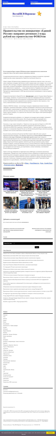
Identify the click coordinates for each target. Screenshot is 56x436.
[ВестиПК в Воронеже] (28, 19)
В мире (5, 327)
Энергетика (6, 380)
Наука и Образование (8, 346)
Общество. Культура (8, 350)
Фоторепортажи (7, 375)
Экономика (6, 378)
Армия (4, 320)
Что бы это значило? (8, 376)
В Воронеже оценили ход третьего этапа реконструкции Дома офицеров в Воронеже (43, 211)
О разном (5, 348)
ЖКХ (4, 338)
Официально (6, 353)
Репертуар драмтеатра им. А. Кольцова (12, 393)
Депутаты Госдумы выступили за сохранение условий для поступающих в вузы (27, 211)
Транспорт (5, 373)
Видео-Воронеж (7, 330)
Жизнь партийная (14, 26)
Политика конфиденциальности (10, 391)
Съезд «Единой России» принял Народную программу (16, 295)
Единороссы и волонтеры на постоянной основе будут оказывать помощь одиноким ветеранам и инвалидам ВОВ (13, 230)
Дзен (42, 163)
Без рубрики (6, 323)
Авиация (5, 315)
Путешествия (6, 362)
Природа (5, 359)
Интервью (5, 339)
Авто (4, 316)
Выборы (5, 332)
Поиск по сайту (8, 243)
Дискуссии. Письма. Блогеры (10, 334)
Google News (48, 163)
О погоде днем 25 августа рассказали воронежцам (15, 267)
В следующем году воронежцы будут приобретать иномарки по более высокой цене (23, 293)
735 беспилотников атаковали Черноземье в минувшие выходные (19, 275)
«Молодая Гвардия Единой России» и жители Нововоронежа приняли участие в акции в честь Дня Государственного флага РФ (43, 194)
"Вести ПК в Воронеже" (17, 424)
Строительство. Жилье (8, 369)
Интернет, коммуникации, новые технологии (13, 341)
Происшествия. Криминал (9, 360)
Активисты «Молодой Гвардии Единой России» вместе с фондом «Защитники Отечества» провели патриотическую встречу (27, 194)
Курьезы (5, 343)
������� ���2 (9, 168)
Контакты (5, 389)
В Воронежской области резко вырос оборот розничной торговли (18, 269)
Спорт (4, 368)
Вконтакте (19, 165)
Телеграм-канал (9, 165)
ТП (4, 371)
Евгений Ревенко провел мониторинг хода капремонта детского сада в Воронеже (11, 211)
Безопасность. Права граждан (10, 325)
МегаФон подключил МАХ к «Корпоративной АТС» (15, 301)
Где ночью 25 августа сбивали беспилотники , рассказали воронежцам (20, 264)
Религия (5, 364)
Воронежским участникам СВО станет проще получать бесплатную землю (21, 255)
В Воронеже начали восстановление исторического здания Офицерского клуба (22, 286)
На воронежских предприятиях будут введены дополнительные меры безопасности (23, 260)
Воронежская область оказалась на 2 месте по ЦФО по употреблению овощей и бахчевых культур (26, 277)
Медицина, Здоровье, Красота (10, 345)
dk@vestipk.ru (45, 421)
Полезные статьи (7, 355)
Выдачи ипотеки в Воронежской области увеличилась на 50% (18, 262)
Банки (4, 322)
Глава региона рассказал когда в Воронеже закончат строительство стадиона (21, 258)
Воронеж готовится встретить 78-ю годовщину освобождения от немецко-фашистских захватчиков (41, 230)
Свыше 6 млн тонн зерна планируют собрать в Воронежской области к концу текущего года (25, 253)
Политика (5, 357)
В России (5, 329)
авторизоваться (25, 222)
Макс (27, 163)
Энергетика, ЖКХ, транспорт (10, 382)
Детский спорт (29, 96)
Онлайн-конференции (8, 352)
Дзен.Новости (34, 163)
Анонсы (5, 318)
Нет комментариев (29, 38)
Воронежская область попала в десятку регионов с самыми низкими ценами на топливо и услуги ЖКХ (27, 291)
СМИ (4, 366)
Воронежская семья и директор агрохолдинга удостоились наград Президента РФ (23, 289)
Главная (8, 26)
